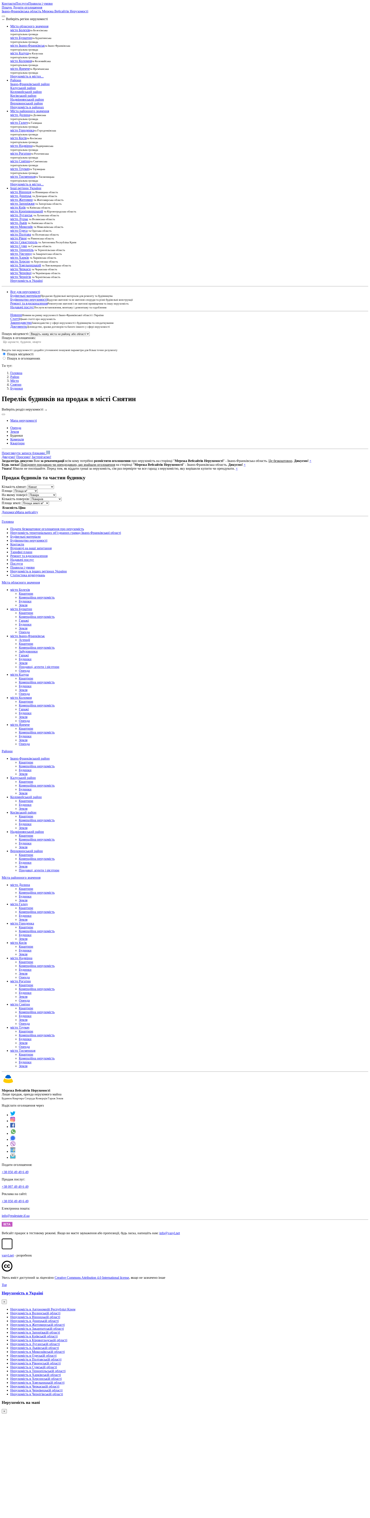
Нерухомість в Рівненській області (35, 1363)
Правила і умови (40, 3)
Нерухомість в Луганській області (35, 1344)
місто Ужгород (21, 253)
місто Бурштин (21, 38)
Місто (14, 380)
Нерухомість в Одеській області (33, 1355)
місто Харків (19, 257)
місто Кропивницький (26, 211)
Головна (8, 521)
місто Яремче (20, 68)
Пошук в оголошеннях (23, 358)
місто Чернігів (20, 277)
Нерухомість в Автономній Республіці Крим (42, 1309)
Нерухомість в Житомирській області (37, 1325)
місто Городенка (22, 130)
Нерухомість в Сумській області (33, 1367)
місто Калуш (19, 53)
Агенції (24, 640)
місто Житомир (21, 200)
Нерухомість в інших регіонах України (38, 571)
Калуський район (23, 88)
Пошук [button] (7, 7)
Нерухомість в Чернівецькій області (36, 1390)
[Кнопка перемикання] (3, 16)
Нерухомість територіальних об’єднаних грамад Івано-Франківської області (65, 533)
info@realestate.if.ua (16, 1216)
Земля (23, 605)
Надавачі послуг (22, 307)
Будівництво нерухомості (28, 299)
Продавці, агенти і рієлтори (39, 667)
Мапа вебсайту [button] (27, 512)
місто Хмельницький (25, 265)
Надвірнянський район (27, 99)
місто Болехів (20, 30)
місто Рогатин (20, 153)
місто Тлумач (19, 169)
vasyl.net (8, 1255)
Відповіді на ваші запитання (31, 548)
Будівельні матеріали (25, 295)
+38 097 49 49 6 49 (15, 1186)
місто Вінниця (20, 192)
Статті (14, 319)
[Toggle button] (3, 414)
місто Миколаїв (21, 227)
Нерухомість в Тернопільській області (38, 1371)
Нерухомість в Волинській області (35, 1313)
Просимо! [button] (23, 457)
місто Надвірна (21, 146)
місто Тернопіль (22, 250)
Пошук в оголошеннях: (19, 338)
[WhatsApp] (13, 1133)
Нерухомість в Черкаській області (34, 1386)
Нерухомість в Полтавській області (35, 1359)
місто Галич (19, 122)
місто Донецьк (20, 196)
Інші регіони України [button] (25, 188)
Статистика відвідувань (27, 575)
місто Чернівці (20, 273)
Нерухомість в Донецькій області (34, 1321)
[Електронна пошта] (12, 1157)
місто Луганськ (21, 215)
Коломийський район (26, 92)
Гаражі (24, 620)
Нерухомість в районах (27, 107)
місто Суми (18, 246)
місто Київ (18, 207)
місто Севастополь (23, 242)
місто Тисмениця (22, 176)
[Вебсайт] (12, 1151)
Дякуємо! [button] (8, 457)
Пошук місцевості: (15, 334)
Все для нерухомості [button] (25, 292)
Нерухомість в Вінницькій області (35, 1317)
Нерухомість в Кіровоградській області (38, 1340)
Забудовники (28, 651)
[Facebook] (12, 1126)
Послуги (22, 3)
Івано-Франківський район (30, 84)
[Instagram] (12, 1121)
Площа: (7, 491)
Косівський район (23, 95)
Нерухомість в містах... (27, 76)
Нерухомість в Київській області (34, 1336)
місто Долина (20, 115)
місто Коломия (21, 61)
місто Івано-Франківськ (27, 45)
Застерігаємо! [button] (41, 457)
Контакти (9, 3)
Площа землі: (11, 503)
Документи (18, 326)
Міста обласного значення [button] (29, 26)
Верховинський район (26, 103)
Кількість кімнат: (14, 487)
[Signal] (12, 1139)
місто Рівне (18, 238)
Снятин (15, 384)
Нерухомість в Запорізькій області (35, 1332)
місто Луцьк (19, 219)
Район (14, 377)
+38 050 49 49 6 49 (15, 1172)
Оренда (24, 632)
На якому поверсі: (15, 495)
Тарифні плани (21, 552)
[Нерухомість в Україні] (8, 1083)
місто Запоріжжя (22, 203)
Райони (7, 751)
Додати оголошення (27, 7)
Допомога (9, 512)
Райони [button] (15, 80)
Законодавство (21, 322)
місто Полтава (20, 234)
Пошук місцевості (20, 354)
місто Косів (18, 138)
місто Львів (18, 223)
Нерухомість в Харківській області (35, 1375)
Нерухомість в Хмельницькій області (37, 1382)
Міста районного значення (21, 877)
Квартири (26, 593)
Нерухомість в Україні (26, 280)
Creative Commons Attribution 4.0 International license (92, 1277)
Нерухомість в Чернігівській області (36, 1394)
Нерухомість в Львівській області (34, 1348)
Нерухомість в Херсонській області (36, 1379)
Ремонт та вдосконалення (29, 303)
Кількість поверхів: (16, 499)
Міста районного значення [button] (29, 111)
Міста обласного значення (21, 582)
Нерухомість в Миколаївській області (37, 1352)
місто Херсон (20, 261)
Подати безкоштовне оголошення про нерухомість (47, 529)
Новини (16, 315)
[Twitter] (12, 1115)
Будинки (16, 388)
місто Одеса (19, 230)
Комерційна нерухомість (37, 597)
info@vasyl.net (169, 1233)
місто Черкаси (20, 269)
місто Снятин (20, 161)
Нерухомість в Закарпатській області (37, 1328)
